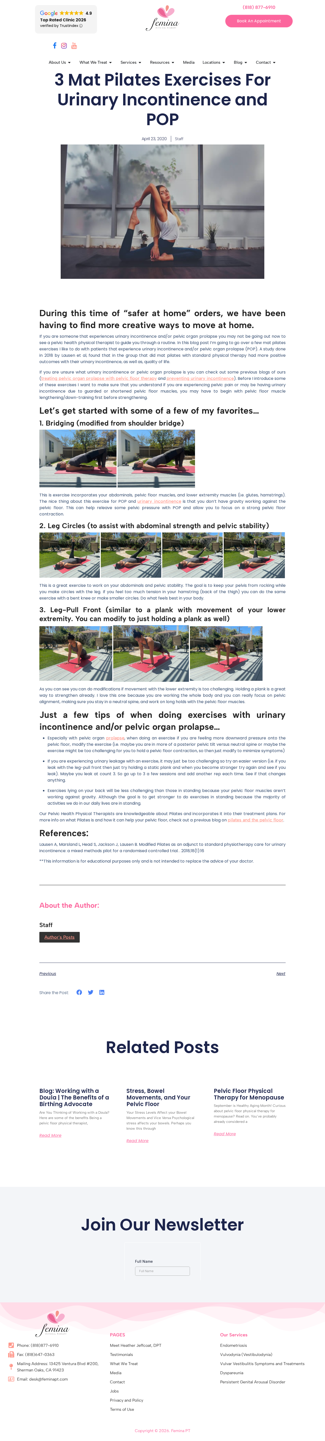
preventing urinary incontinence (200, 378)
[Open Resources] (173, 62)
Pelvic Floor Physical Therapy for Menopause (249, 1094)
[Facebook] (55, 46)
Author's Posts (59, 937)
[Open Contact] (274, 62)
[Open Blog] (246, 62)
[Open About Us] (69, 62)
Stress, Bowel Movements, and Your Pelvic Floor (158, 1097)
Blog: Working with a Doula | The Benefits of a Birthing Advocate (74, 1097)
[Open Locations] (224, 62)
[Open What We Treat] (110, 62)
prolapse (115, 738)
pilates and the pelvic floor (255, 820)
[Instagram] (64, 46)
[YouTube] (74, 46)
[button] (79, 992)
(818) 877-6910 (259, 7)
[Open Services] (140, 62)
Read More (50, 1136)
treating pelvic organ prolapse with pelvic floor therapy (99, 378)
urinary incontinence (159, 501)
